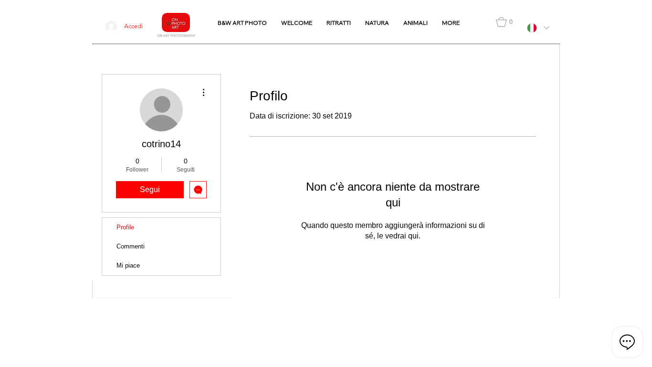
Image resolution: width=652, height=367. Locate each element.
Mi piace (128, 265)
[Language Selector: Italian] (538, 28)
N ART (164, 35)
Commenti (130, 246)
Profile (125, 227)
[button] (504, 22)
